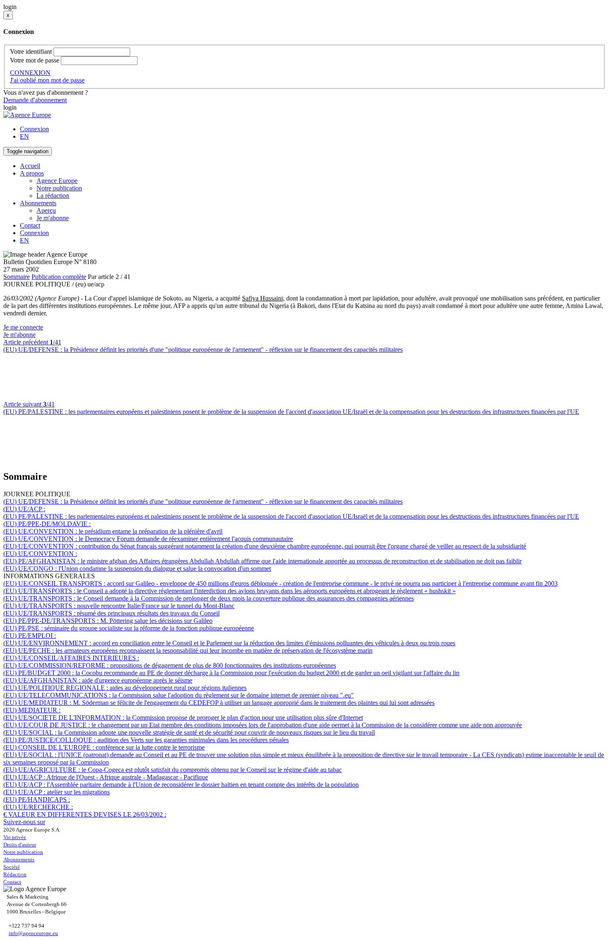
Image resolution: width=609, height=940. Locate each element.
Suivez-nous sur (24, 821)
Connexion (34, 128)
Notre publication (59, 188)
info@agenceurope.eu (33, 933)
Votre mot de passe (34, 60)
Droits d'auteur (19, 844)
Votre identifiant (31, 51)
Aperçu (46, 210)
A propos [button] (32, 173)
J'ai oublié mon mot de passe (47, 80)
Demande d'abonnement (35, 99)
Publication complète (58, 276)
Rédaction (15, 874)
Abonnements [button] (38, 203)
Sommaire (16, 276)
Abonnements (18, 859)
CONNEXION (30, 72)
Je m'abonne (52, 217)
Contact (30, 225)
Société (11, 867)
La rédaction (52, 195)
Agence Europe (56, 180)
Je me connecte (23, 327)
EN (24, 136)
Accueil (30, 165)
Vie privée (14, 837)
